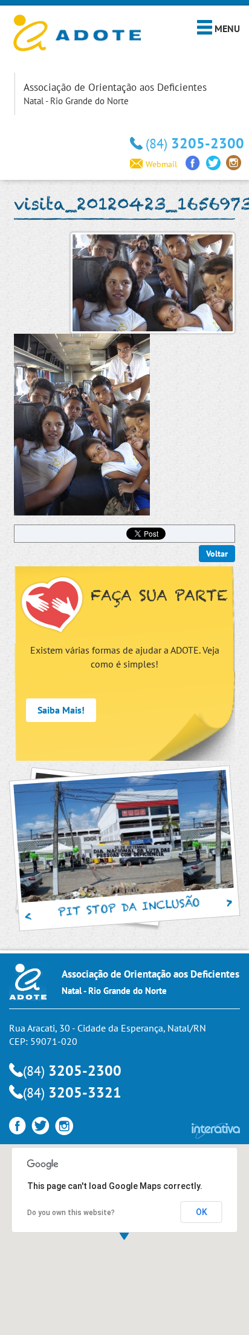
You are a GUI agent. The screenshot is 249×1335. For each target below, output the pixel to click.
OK (201, 1212)
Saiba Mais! (61, 710)
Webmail (161, 164)
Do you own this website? (71, 1212)
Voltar (217, 553)
